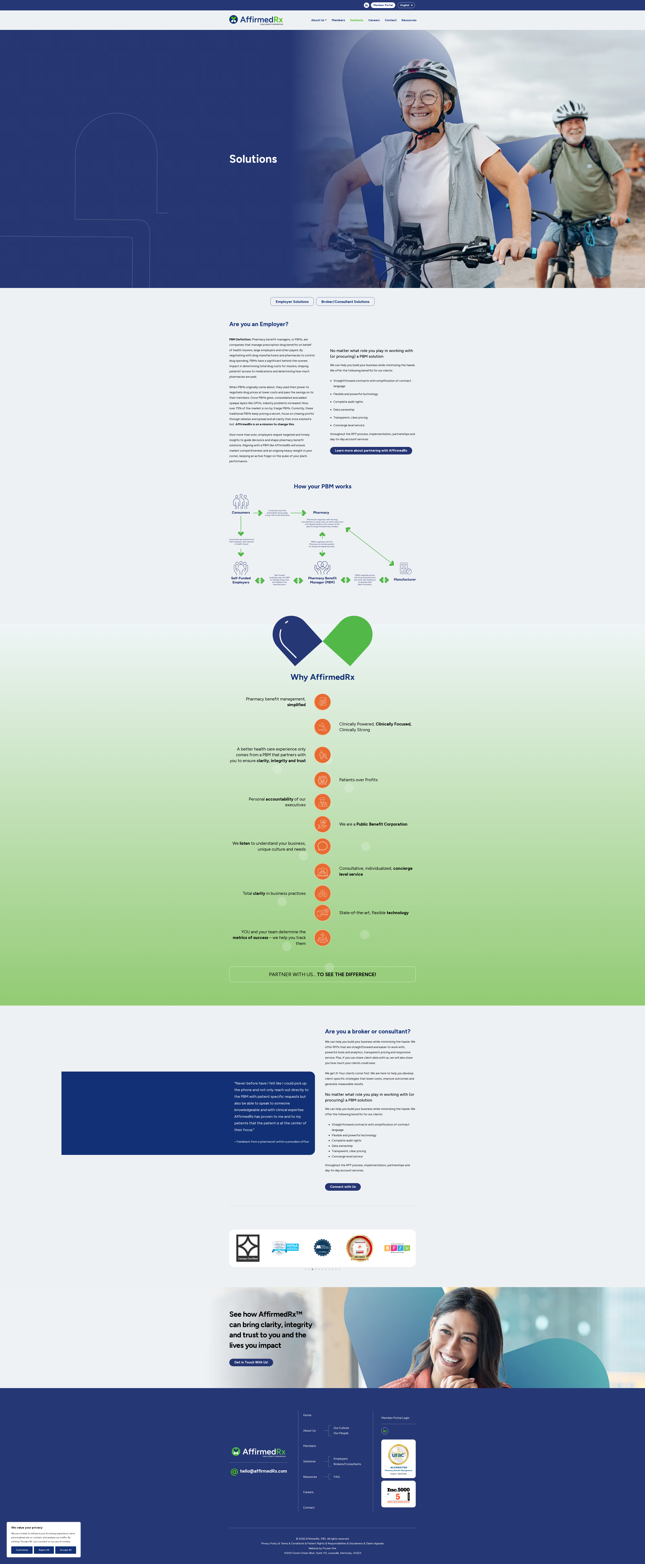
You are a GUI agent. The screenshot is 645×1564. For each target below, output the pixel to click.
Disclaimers (356, 1543)
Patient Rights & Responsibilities (326, 1543)
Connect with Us (343, 1187)
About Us (317, 20)
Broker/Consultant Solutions (345, 301)
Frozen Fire (329, 1548)
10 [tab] (336, 1269)
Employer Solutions (292, 301)
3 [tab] (312, 1269)
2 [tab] (309, 1269)
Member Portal (383, 5)
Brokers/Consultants (347, 1464)
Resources (409, 20)
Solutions (356, 20)
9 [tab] (332, 1269)
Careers (374, 20)
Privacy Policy (269, 1543)
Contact (391, 20)
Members (338, 20)
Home (307, 1415)
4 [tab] (315, 1269)
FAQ (337, 1476)
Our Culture (341, 1428)
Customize (22, 1550)
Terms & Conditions (292, 1543)
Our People (341, 1433)
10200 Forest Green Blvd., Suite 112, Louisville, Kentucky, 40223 (322, 1553)
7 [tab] (326, 1269)
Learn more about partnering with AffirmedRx (371, 450)
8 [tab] (329, 1269)
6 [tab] (322, 1269)
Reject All (44, 1550)
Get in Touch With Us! (251, 1362)
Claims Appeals (375, 1543)
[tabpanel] (248, 1249)
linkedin (366, 5)
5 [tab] (319, 1269)
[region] (44, 1539)
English (404, 5)
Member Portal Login (395, 1418)
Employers (341, 1458)
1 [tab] (305, 1269)
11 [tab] (339, 1269)
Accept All (65, 1550)
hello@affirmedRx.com (263, 1471)
